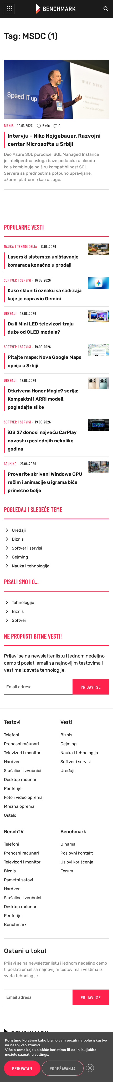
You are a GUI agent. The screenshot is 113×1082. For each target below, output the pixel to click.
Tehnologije (23, 602)
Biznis (9, 125)
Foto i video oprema (23, 797)
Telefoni (11, 734)
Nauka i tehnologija (20, 246)
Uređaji (10, 313)
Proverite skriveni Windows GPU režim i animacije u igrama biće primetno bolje (45, 482)
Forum (66, 870)
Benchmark (15, 924)
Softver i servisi (17, 280)
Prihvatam (22, 1068)
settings (41, 1054)
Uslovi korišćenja (76, 862)
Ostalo (10, 815)
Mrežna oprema (19, 806)
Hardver (12, 761)
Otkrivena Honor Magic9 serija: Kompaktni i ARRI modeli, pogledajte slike (43, 399)
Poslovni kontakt (76, 853)
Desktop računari (21, 779)
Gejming (10, 464)
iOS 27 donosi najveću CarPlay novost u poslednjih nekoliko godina (42, 440)
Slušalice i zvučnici (22, 770)
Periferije (13, 788)
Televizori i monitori (23, 752)
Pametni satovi (18, 879)
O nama (67, 844)
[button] (9, 9)
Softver (19, 620)
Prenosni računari (21, 743)
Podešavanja (63, 1068)
